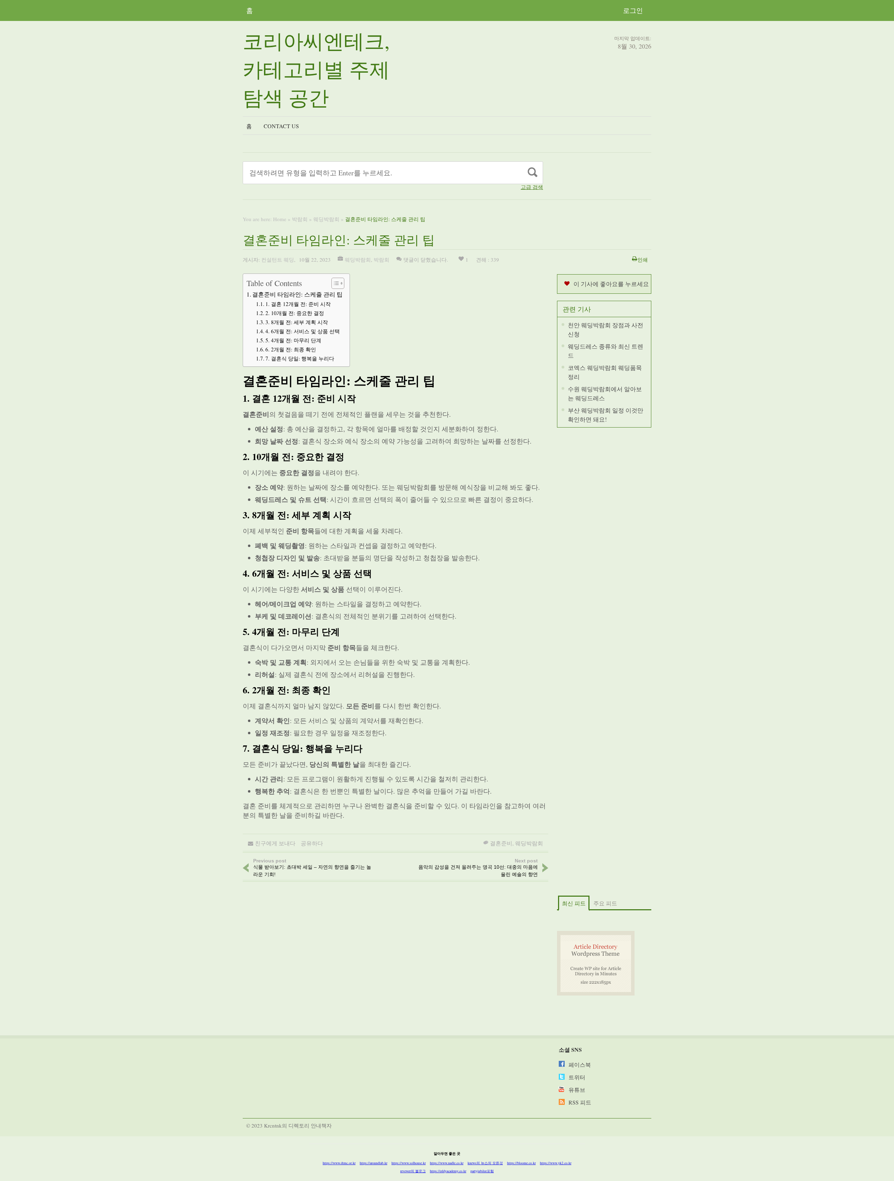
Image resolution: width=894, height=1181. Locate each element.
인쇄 (642, 259)
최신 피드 (574, 903)
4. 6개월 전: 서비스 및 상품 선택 (302, 331)
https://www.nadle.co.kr (446, 1162)
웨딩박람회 (326, 219)
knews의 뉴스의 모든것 (485, 1162)
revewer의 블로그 (413, 1170)
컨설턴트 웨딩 (277, 259)
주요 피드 (605, 903)
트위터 (577, 1077)
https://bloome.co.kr (521, 1162)
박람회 (300, 219)
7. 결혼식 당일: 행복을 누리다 (299, 358)
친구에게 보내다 (275, 843)
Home (279, 219)
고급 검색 (532, 187)
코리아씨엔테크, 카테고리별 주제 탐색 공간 (316, 69)
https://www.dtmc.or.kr (339, 1162)
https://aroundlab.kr (373, 1162)
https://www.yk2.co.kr (555, 1162)
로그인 (633, 10)
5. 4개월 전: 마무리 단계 (293, 340)
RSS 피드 (580, 1102)
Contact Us (281, 126)
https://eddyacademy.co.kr (448, 1170)
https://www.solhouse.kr (408, 1162)
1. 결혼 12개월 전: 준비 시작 (298, 303)
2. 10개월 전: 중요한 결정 (294, 312)
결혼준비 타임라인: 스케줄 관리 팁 (297, 294)
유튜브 (577, 1089)
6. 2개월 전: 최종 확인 (290, 349)
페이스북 (580, 1064)
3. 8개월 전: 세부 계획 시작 (296, 322)
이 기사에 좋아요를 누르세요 (611, 284)
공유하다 (312, 843)
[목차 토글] (334, 283)
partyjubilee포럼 (482, 1170)
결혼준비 (501, 843)
